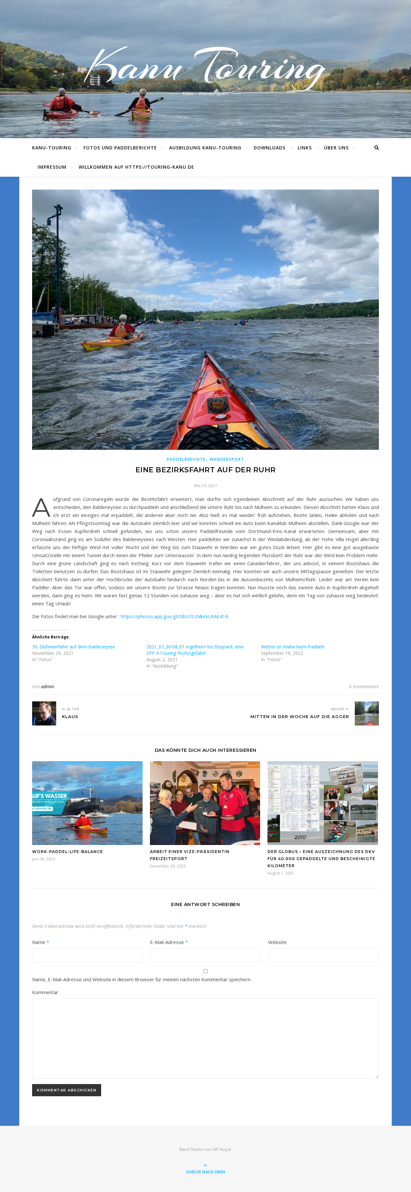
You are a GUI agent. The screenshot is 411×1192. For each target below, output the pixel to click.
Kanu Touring (205, 65)
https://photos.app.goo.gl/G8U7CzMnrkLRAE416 (174, 616)
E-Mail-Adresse (169, 942)
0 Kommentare (364, 686)
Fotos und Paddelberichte (120, 148)
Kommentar (45, 992)
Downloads (269, 148)
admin (47, 686)
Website (277, 942)
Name (40, 942)
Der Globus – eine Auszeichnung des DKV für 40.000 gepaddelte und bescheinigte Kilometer (321, 858)
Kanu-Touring (51, 148)
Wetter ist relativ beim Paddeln (293, 647)
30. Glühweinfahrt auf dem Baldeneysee (73, 647)
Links (305, 148)
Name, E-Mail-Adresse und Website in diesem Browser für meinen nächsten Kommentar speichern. (141, 979)
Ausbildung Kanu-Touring (205, 148)
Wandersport (227, 459)
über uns (336, 148)
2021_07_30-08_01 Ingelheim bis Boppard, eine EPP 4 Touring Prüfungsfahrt (195, 650)
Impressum (52, 167)
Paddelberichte (186, 459)
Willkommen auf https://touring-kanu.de (136, 167)
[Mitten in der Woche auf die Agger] (367, 713)
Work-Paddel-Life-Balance (67, 851)
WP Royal (222, 1149)
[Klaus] (44, 713)
